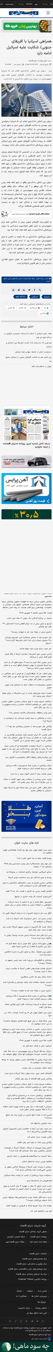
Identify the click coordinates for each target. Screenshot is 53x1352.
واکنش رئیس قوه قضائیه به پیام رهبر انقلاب (33, 1078)
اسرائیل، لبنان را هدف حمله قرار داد (37, 1046)
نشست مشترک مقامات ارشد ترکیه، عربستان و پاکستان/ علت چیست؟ (27, 984)
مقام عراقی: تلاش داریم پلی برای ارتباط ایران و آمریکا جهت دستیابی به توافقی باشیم (27, 789)
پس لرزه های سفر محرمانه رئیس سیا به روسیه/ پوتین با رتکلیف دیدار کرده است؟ (28, 937)
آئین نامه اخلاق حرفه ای (37, 1313)
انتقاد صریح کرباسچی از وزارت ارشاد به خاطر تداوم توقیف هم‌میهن (28, 595)
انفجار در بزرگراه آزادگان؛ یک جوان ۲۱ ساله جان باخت (29, 618)
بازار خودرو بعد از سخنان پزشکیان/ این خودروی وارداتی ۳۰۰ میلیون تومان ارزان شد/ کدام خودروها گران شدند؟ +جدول (28, 640)
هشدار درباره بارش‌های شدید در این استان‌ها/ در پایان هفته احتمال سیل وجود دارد (27, 695)
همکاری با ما (21, 1296)
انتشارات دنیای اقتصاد (38, 1253)
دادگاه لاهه (20, 296)
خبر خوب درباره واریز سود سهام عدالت (35, 648)
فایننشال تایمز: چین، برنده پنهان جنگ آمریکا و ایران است (28, 1073)
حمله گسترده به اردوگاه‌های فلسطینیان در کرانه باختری (29, 1156)
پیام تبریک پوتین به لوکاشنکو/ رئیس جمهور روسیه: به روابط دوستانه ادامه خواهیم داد (27, 1061)
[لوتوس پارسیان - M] (26, 1347)
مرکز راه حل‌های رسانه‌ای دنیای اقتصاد (31, 1274)
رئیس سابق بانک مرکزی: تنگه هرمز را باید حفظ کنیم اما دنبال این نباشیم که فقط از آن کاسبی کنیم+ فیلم (29, 945)
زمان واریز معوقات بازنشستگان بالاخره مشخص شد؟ (30, 712)
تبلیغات (30, 1291)
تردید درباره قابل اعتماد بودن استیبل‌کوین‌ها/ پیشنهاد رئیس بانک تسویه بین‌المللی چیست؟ (27, 1199)
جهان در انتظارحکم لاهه (42, 366)
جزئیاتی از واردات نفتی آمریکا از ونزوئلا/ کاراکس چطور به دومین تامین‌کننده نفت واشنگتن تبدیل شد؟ (28, 1168)
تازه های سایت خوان (26, 843)
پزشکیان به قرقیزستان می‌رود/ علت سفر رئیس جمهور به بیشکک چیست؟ (28, 962)
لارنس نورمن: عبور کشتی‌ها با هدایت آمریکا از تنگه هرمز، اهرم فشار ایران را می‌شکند (28, 655)
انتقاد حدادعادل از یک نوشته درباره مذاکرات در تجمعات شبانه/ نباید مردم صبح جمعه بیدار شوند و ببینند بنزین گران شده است (27, 585)
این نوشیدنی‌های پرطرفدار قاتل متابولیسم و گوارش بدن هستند (28, 759)
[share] (21, 1321)
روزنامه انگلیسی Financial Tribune (32, 1279)
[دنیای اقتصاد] (23, 13)
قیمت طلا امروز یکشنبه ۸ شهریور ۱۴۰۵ (35, 612)
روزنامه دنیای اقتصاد (38, 1236)
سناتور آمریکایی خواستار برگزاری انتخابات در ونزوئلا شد (29, 872)
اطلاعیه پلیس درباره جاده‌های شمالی (37, 1161)
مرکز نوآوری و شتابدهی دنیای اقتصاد (31, 1263)
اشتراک (19, 1291)
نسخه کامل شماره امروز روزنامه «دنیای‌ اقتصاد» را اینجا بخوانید (26, 445)
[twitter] (29, 290)
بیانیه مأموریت (24, 1308)
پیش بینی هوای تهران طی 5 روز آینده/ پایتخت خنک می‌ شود (28, 1014)
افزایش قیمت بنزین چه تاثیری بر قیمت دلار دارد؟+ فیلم (29, 891)
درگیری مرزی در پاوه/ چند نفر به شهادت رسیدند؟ (31, 632)
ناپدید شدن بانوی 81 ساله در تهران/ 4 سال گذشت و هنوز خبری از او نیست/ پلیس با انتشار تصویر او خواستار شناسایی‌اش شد (27, 1189)
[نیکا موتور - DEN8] (26, 461)
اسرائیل (35, 296)
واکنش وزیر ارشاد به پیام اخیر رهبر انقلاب (34, 1142)
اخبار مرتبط (26, 327)
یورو (28, 4)
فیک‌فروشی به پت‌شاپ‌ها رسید (39, 1180)
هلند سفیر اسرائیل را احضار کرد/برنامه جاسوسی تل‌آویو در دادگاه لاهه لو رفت (28, 335)
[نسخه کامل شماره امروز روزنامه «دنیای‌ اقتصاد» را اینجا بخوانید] (26, 423)
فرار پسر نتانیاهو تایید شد (41, 1211)
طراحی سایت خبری (41, 1339)
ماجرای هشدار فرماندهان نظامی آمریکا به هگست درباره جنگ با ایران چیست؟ (29, 970)
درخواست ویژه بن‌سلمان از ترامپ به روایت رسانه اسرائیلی (28, 1175)
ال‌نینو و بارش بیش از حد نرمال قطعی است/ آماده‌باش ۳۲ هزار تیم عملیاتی (27, 625)
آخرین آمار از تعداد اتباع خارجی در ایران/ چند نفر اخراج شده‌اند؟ (29, 1116)
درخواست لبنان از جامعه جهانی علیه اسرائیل (33, 352)
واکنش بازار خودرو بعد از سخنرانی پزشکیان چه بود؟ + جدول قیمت (29, 728)
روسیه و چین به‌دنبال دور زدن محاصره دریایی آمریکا (30, 877)
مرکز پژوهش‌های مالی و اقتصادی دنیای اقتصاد (27, 1269)
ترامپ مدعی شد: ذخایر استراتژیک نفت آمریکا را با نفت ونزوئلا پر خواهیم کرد (29, 920)
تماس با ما (42, 1291)
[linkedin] (23, 290)
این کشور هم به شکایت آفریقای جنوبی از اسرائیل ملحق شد (29, 359)
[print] (13, 290)
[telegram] (18, 290)
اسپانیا (46, 296)
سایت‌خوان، (39, 278)
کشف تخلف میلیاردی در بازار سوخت (37, 1068)
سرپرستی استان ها (39, 1296)
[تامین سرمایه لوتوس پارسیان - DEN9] (26, 524)
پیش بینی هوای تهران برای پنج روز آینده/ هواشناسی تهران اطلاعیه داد (27, 851)
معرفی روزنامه (41, 1308)
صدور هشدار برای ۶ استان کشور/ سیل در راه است (31, 774)
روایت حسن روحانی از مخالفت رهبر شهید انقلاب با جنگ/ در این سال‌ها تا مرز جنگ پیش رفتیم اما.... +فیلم (28, 781)
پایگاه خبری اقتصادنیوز (15, 1241)
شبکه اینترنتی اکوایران (16, 1236)
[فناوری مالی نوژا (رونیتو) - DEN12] (26, 816)
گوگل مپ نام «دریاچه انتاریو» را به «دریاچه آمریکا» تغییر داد (27, 913)
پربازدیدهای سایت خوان (26, 575)
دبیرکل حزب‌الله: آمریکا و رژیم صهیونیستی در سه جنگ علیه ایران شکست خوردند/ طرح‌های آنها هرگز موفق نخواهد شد (27, 1053)
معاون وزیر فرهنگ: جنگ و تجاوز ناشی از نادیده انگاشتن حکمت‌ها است (28, 953)
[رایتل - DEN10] (26, 557)
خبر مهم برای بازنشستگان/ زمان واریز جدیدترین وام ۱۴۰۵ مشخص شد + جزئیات (28, 865)
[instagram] (43, 1321)
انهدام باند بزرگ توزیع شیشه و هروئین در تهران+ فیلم (29, 1205)
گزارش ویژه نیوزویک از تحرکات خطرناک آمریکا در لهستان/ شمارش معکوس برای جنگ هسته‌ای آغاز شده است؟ (28, 1149)
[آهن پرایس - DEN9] (26, 488)
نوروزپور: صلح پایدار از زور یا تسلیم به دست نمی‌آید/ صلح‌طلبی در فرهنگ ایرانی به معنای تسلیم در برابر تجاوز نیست (28, 905)
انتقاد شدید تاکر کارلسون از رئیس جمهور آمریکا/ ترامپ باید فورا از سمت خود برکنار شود (27, 928)
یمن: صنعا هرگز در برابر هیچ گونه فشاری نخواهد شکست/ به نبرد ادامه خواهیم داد (27, 1022)
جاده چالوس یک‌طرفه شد (41, 1123)
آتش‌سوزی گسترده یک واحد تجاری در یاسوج (33, 896)
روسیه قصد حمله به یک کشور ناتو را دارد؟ (34, 858)
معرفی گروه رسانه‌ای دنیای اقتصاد (33, 1231)
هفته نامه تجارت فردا (38, 1241)
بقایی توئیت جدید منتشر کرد (39, 1137)
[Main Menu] (48, 13)
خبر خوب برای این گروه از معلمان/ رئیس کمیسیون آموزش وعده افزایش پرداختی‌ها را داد (27, 1130)
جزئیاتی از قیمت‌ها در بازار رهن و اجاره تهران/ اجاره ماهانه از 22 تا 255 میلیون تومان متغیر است (27, 1108)
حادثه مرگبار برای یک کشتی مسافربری (36, 976)
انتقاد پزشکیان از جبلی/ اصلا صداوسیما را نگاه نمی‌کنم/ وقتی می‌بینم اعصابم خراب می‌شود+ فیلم (29, 767)
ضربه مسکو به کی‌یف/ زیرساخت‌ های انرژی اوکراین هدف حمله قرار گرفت (28, 1006)
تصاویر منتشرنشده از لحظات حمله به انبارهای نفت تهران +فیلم (28, 686)
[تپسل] (2, 212)
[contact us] (15, 1321)
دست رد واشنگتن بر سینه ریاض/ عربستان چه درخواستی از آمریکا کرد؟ (28, 720)
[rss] (26, 1321)
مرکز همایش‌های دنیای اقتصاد (34, 1258)
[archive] (10, 1321)
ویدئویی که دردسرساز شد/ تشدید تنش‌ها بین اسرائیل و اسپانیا (29, 344)
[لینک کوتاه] (39, 290)
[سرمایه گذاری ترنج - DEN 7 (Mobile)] (26, 26)
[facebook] (34, 290)
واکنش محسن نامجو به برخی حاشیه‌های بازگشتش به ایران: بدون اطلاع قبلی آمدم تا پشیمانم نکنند (27, 884)
